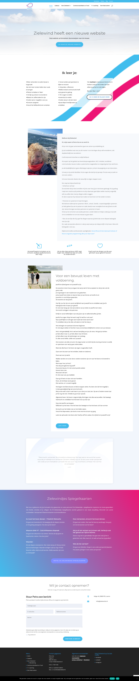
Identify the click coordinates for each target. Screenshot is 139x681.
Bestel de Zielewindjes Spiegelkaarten (69, 560)
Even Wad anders (105, 5)
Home (51, 5)
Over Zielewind (65, 5)
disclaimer (87, 660)
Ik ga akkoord (31, 634)
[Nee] (137, 678)
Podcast (102, 1)
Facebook (98, 657)
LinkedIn (98, 660)
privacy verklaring (77, 660)
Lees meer (62, 425)
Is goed (112, 678)
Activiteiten (96, 1)
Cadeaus (57, 5)
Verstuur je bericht (72, 638)
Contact (111, 1)
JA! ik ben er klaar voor (99, 97)
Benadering (33, 663)
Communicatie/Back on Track (81, 5)
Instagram (99, 662)
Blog (107, 1)
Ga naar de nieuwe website (69, 44)
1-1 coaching (94, 5)
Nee (118, 678)
